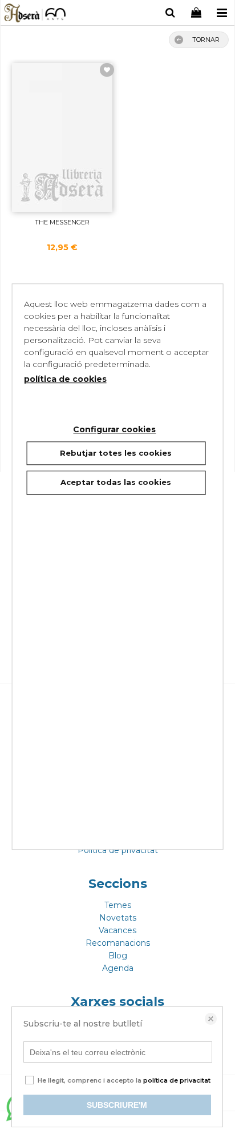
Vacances (117, 930)
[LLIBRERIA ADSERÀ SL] (36, 14)
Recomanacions (118, 943)
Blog (117, 955)
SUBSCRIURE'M (117, 1105)
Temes (117, 905)
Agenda (117, 968)
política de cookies (65, 379)
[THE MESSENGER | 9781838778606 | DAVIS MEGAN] (62, 137)
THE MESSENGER (62, 222)
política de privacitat (176, 1080)
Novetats (117, 918)
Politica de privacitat (118, 850)
